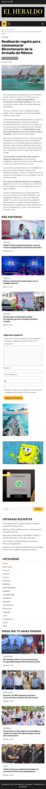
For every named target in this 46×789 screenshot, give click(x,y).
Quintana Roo (7, 609)
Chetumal (5, 37)
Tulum (5, 616)
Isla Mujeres (7, 598)
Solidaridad (6, 612)
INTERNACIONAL (9, 595)
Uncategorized (8, 619)
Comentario (8, 344)
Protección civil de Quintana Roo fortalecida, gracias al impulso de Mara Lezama (20, 319)
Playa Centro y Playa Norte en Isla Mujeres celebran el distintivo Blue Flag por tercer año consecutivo (21, 733)
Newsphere (38, 784)
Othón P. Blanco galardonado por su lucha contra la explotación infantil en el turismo (22, 246)
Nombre (7, 368)
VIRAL (5, 626)
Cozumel (6, 577)
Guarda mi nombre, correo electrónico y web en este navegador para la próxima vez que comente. (23, 391)
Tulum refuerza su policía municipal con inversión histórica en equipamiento (21, 770)
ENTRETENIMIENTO (9, 588)
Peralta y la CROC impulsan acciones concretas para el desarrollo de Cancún (20, 696)
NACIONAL (6, 602)
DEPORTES (6, 581)
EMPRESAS (7, 584)
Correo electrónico (11, 374)
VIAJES (5, 623)
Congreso (6, 574)
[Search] (43, 24)
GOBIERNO (6, 591)
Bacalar (5, 563)
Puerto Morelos (8, 605)
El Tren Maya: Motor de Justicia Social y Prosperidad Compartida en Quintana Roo (21, 661)
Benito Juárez (7, 567)
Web (5, 381)
